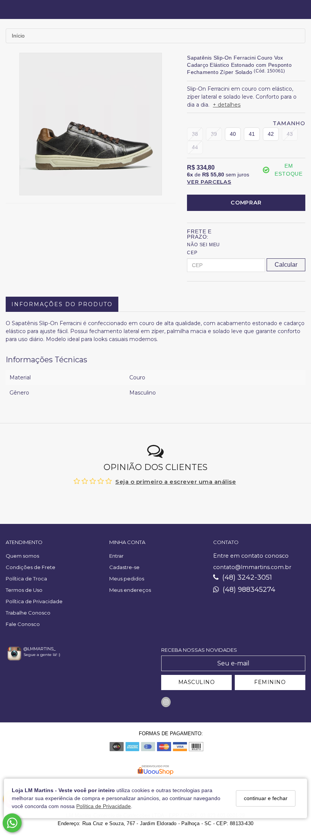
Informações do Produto (62, 304)
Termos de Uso (24, 590)
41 (252, 134)
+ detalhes (226, 104)
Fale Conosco (23, 624)
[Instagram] (166, 702)
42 (271, 134)
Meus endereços (130, 590)
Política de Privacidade (103, 806)
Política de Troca (26, 579)
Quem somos (22, 556)
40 (233, 134)
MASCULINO (196, 682)
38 (195, 134)
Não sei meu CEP (203, 248)
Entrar (116, 556)
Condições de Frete (30, 567)
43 (290, 134)
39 (214, 134)
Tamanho (289, 123)
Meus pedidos (126, 579)
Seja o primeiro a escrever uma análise (175, 481)
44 (195, 147)
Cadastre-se (124, 567)
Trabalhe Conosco (28, 613)
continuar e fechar (265, 798)
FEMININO (270, 682)
